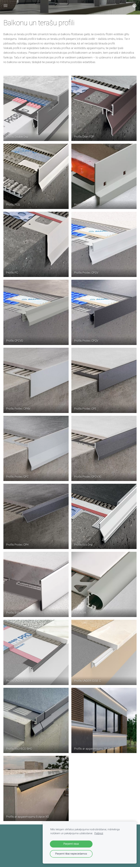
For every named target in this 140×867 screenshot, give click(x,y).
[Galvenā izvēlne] (5, 5)
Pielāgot (98, 833)
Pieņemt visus (71, 843)
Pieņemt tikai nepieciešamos (71, 853)
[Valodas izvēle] (134, 5)
